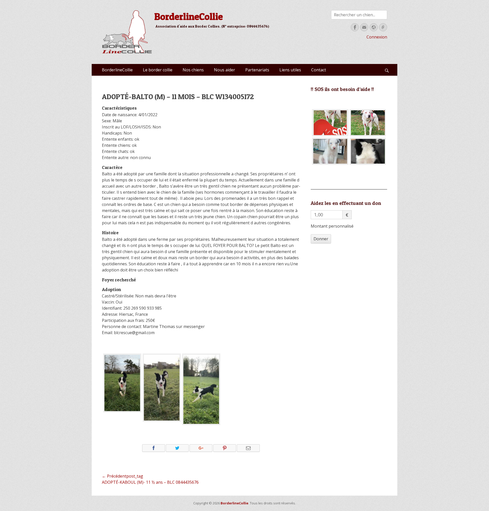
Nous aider (224, 70)
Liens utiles (290, 70)
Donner (321, 239)
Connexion (376, 37)
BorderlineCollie (188, 16)
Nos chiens (193, 70)
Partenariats (257, 70)
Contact (318, 70)
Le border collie (157, 70)
